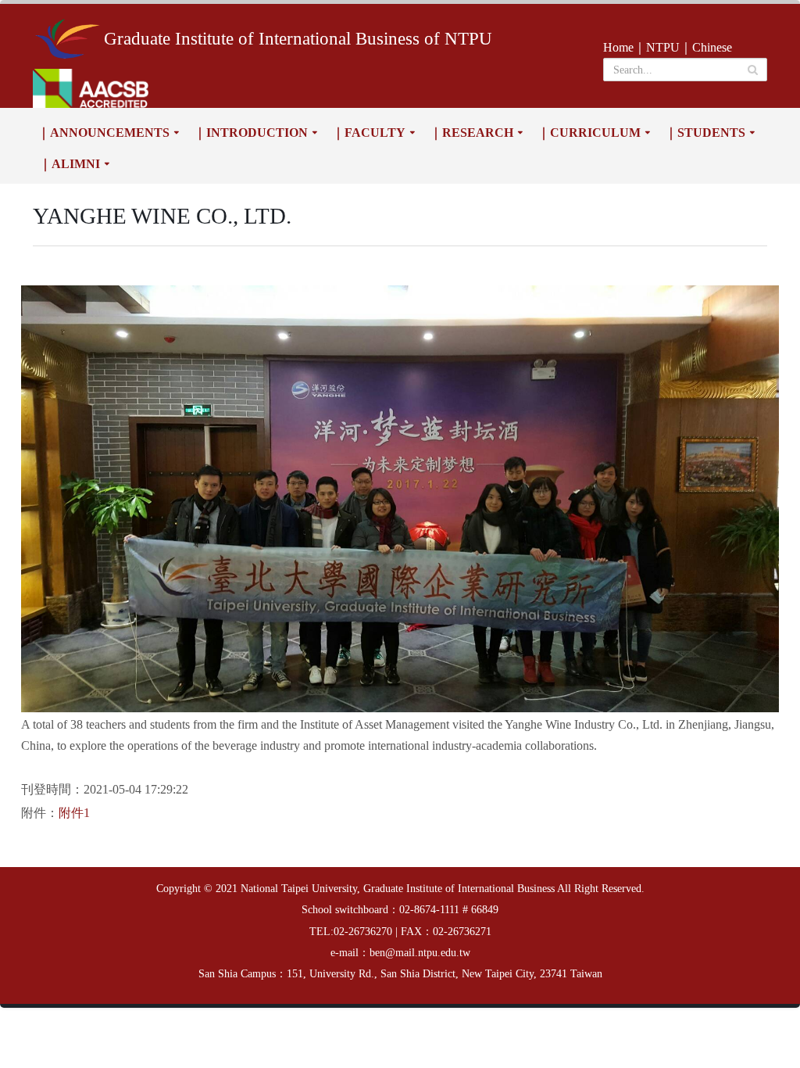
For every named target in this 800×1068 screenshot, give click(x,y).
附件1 (74, 812)
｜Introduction (251, 132)
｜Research (471, 132)
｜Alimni (69, 163)
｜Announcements (104, 132)
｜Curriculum (589, 132)
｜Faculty (368, 132)
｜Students (705, 132)
